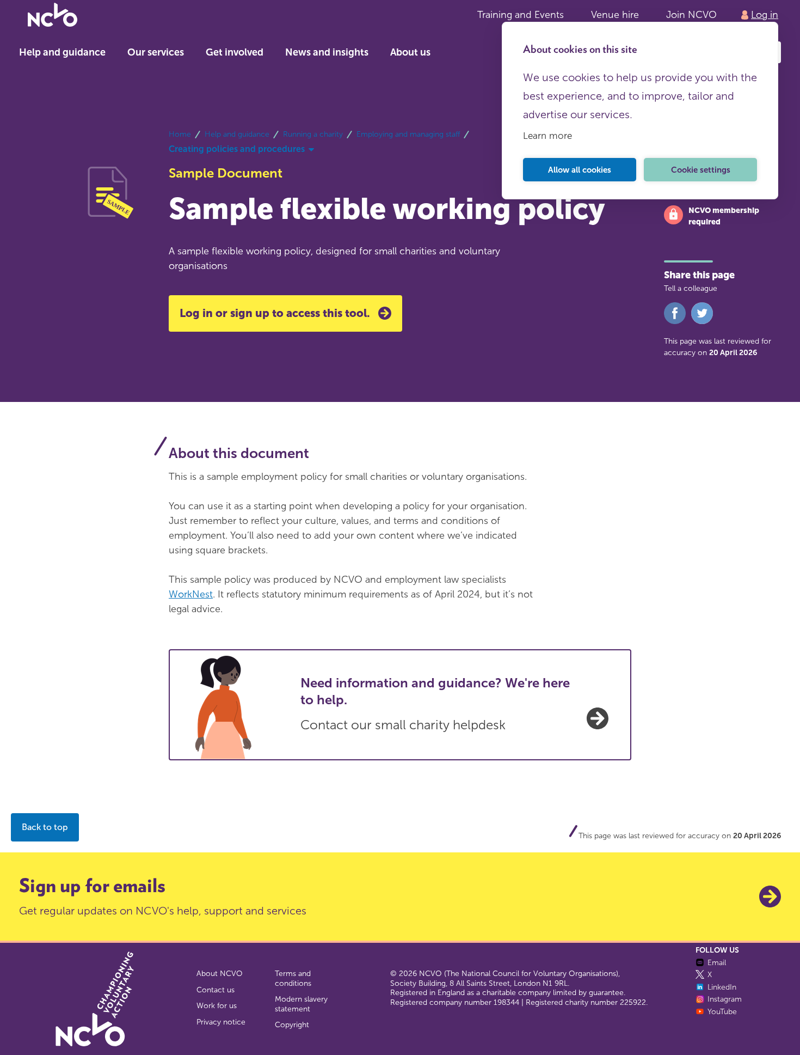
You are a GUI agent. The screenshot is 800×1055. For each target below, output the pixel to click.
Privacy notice (220, 1022)
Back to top (45, 827)
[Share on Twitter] (702, 321)
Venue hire (615, 15)
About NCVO (219, 973)
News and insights (326, 52)
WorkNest (191, 594)
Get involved (234, 52)
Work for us (216, 1005)
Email (716, 962)
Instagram (724, 999)
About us (410, 52)
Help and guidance (62, 52)
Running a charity (313, 134)
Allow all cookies (579, 170)
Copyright (292, 1024)
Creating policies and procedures (237, 149)
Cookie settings (700, 170)
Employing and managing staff (408, 134)
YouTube (722, 1011)
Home (180, 134)
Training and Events (520, 15)
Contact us (215, 990)
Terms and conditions (293, 978)
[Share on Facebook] (675, 321)
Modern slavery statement (301, 1004)
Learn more (547, 135)
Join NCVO (691, 15)
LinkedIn (721, 987)
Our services (155, 52)
